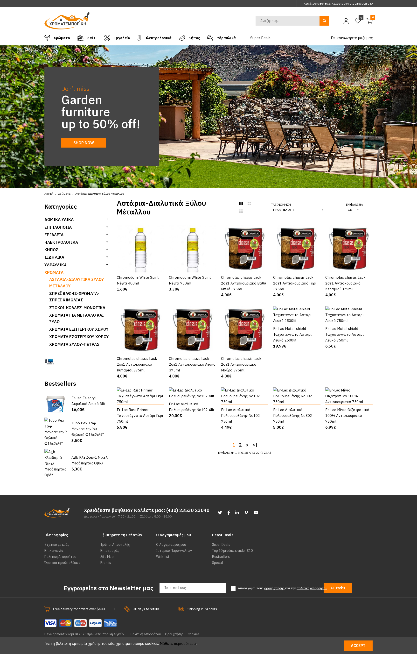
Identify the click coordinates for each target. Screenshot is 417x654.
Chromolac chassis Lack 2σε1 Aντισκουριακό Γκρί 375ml (294, 283)
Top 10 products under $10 (232, 550)
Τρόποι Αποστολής (115, 544)
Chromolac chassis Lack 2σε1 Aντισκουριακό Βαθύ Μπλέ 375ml (243, 283)
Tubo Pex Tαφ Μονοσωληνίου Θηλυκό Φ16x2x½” (87, 429)
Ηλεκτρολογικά (61, 242)
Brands (105, 563)
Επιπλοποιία (58, 227)
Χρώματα (53, 272)
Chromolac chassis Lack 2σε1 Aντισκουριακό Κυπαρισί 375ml (137, 364)
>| (254, 444)
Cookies (194, 634)
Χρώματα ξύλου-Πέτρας (74, 344)
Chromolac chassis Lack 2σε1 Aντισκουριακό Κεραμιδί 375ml (345, 283)
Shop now (83, 142)
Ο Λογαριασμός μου (171, 544)
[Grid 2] (249, 203)
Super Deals (221, 544)
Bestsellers (221, 556)
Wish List (162, 556)
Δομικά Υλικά (59, 219)
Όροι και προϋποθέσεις (62, 563)
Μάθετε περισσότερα (178, 643)
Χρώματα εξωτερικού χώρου (79, 329)
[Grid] (241, 203)
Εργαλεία (53, 234)
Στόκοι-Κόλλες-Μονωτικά (77, 307)
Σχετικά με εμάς (56, 544)
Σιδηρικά (54, 257)
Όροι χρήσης (174, 634)
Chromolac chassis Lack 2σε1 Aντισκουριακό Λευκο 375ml (192, 364)
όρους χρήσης (274, 588)
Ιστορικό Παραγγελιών (174, 550)
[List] (241, 211)
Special (217, 563)
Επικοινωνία (53, 550)
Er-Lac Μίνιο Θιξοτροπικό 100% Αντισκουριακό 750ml (347, 415)
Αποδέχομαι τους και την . (283, 588)
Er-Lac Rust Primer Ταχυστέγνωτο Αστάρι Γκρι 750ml (140, 415)
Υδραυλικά (55, 265)
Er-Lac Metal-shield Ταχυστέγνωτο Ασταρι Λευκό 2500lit (292, 334)
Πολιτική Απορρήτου (60, 556)
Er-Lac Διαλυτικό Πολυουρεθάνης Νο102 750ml (240, 415)
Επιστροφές (109, 550)
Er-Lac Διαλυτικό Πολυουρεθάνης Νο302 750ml (292, 415)
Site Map (107, 556)
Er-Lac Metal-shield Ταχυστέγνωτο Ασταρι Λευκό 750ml (344, 334)
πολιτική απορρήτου (312, 588)
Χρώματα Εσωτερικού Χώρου (79, 336)
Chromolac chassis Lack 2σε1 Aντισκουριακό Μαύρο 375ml (241, 364)
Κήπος (51, 249)
